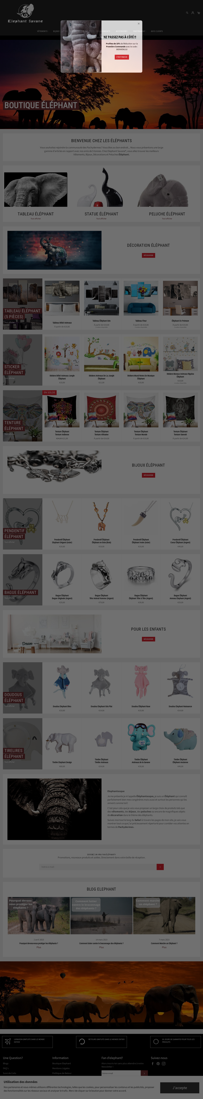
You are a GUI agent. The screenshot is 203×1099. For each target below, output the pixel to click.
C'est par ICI (122, 57)
